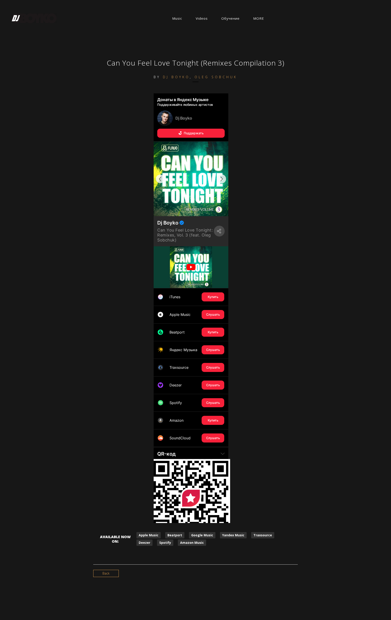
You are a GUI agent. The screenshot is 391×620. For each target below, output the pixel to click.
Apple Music (148, 535)
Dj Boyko (176, 77)
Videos (202, 18)
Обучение (230, 18)
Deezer (144, 542)
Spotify (165, 542)
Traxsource (262, 535)
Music (177, 18)
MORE (258, 18)
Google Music (202, 535)
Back (106, 573)
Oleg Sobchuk (216, 77)
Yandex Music (233, 535)
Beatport (174, 535)
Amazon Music (192, 542)
